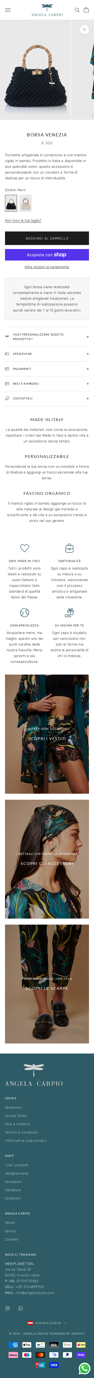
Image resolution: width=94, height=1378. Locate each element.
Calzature (13, 1190)
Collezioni (13, 1198)
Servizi (10, 1231)
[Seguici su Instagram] (7, 1308)
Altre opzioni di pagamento (47, 267)
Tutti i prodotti (16, 1165)
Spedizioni (13, 1107)
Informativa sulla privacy (25, 1141)
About (10, 1223)
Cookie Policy (16, 1116)
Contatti (11, 1239)
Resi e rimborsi (17, 1124)
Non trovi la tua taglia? (23, 220)
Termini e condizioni (21, 1132)
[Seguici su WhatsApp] (20, 1308)
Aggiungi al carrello (47, 238)
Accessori (13, 1182)
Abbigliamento (17, 1173)
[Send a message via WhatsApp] (84, 1368)
